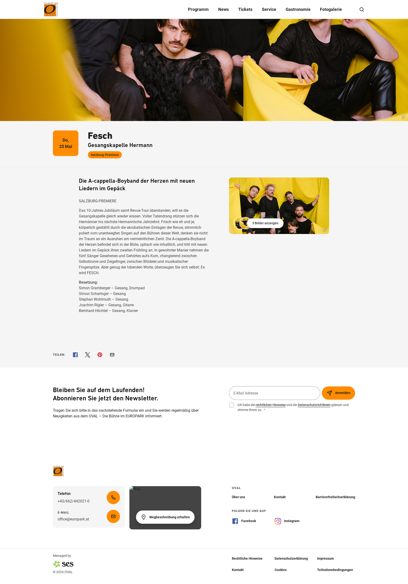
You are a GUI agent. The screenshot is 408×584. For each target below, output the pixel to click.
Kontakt (238, 569)
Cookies (281, 569)
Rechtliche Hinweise (247, 558)
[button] (259, 223)
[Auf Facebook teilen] (75, 355)
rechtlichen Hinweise (271, 405)
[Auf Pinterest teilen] (100, 355)
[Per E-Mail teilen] (112, 355)
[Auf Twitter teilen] (87, 355)
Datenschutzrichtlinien (314, 405)
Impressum (325, 558)
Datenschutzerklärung (291, 558)
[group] (279, 205)
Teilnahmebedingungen (335, 569)
